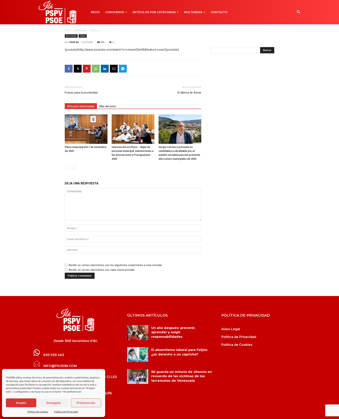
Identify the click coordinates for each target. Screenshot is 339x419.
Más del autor (107, 106)
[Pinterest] (87, 69)
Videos (94, 30)
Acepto (21, 403)
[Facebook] (69, 69)
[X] (78, 69)
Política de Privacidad (66, 411)
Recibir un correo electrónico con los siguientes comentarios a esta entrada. (115, 265)
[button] (298, 12)
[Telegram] (123, 69)
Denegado (53, 403)
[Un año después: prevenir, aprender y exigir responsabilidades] (137, 332)
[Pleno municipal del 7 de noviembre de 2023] (86, 129)
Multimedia (80, 30)
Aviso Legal (230, 329)
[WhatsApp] (96, 69)
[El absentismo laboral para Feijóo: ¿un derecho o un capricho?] (137, 354)
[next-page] (73, 166)
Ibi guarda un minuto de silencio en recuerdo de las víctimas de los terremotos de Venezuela (181, 376)
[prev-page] (67, 166)
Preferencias (86, 403)
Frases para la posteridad (81, 92)
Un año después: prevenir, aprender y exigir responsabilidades (173, 332)
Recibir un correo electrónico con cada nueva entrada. (102, 269)
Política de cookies (37, 411)
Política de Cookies (236, 345)
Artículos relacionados (81, 106)
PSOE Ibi (74, 42)
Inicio (68, 30)
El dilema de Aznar (189, 92)
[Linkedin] (105, 69)
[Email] (114, 69)
